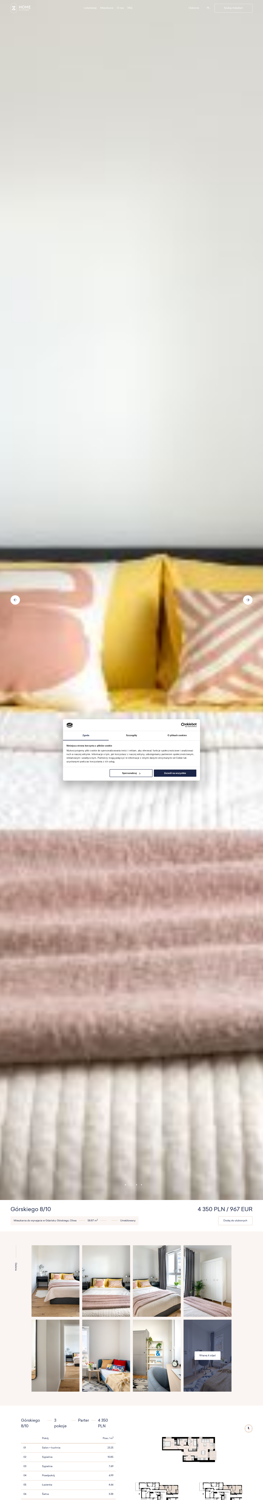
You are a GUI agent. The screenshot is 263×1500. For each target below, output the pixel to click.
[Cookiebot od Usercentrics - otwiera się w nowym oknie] (183, 725)
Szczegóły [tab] (131, 735)
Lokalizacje (90, 8)
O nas (120, 8)
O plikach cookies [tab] (177, 735)
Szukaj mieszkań (233, 8)
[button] (125, 1184)
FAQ (130, 8)
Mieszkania (106, 8)
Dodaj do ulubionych (235, 1221)
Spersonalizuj (129, 773)
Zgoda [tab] (85, 735)
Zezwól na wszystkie (175, 773)
